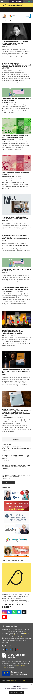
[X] (24, 612)
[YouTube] (4, 617)
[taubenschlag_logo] (16, 5)
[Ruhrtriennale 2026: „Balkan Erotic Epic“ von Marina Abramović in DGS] (16, 31)
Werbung (5, 47)
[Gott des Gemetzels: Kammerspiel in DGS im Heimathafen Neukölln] (16, 319)
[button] (2, 1)
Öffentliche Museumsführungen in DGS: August (16, 99)
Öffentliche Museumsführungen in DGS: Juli (16, 270)
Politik (4, 240)
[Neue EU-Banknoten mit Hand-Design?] (16, 163)
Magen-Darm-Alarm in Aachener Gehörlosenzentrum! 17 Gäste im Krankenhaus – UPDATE (16, 65)
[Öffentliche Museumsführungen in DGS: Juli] (16, 262)
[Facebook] (26, 1)
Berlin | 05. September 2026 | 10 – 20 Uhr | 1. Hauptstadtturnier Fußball (16, 467)
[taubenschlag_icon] (16, 577)
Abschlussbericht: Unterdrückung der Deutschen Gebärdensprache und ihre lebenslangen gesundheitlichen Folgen (16, 412)
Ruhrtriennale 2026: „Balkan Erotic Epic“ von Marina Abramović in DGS (15, 43)
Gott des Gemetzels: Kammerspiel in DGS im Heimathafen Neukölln (12, 331)
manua (26, 633)
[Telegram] (31, 1)
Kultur (4, 335)
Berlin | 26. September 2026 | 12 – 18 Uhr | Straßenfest (16, 476)
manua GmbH (21, 680)
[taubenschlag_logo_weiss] (9, 626)
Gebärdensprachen (8, 139)
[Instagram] (24, 1)
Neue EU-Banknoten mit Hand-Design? (16, 173)
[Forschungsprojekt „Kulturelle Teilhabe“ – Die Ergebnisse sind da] (16, 359)
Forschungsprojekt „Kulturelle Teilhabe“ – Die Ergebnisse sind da (16, 371)
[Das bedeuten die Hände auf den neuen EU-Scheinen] (16, 126)
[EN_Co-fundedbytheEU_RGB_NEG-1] (15, 673)
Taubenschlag (12, 680)
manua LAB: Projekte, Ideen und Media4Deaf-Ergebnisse (15, 218)
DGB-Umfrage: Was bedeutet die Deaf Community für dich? (15, 288)
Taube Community (7, 70)
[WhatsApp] (29, 1)
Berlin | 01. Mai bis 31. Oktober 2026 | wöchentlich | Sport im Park (16, 447)
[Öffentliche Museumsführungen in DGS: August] (16, 92)
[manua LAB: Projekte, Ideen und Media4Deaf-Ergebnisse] (16, 204)
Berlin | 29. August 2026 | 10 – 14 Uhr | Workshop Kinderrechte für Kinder (16, 457)
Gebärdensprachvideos (17, 635)
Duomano (24, 637)
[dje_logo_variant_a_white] (13, 655)
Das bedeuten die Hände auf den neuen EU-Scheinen (15, 136)
